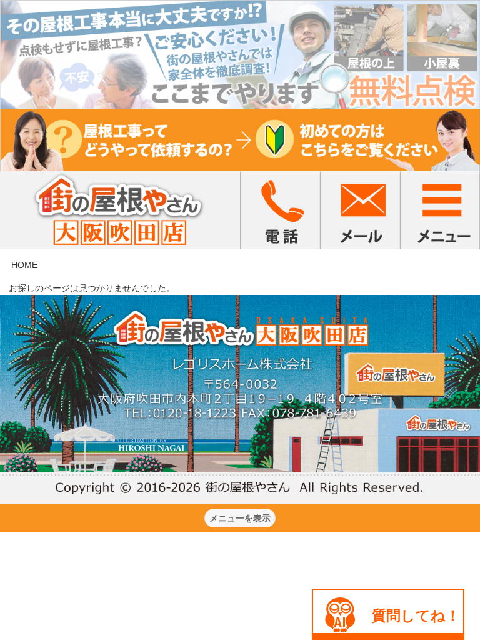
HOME (24, 265)
